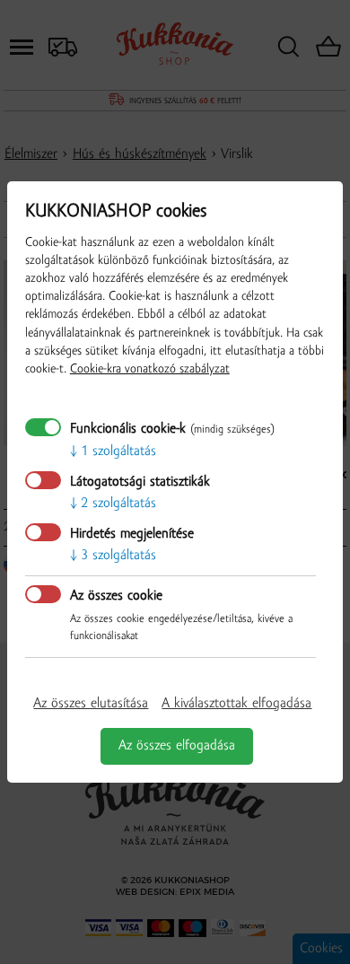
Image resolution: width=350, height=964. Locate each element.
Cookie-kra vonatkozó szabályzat (150, 369)
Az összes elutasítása (90, 704)
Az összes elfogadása (176, 746)
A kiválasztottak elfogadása (236, 704)
